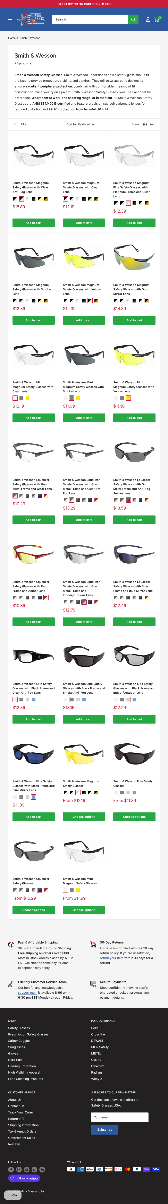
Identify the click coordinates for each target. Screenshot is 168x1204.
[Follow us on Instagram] (19, 1169)
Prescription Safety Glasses (28, 1034)
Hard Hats (15, 1060)
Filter (24, 124)
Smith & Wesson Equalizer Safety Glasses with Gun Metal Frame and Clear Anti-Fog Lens (83, 486)
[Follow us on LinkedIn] (42, 1169)
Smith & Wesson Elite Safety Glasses (133, 783)
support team (27, 992)
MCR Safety (100, 1047)
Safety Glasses (19, 1028)
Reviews (14, 1144)
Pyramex (97, 1066)
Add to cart (33, 222)
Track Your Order (20, 1112)
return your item (112, 958)
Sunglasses (16, 1047)
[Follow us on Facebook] (11, 1169)
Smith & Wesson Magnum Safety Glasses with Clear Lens (81, 187)
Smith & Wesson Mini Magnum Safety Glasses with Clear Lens (32, 387)
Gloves (13, 1053)
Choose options (84, 816)
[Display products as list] (151, 124)
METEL (96, 1053)
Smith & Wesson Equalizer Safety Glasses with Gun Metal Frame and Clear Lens (32, 484)
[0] (156, 19)
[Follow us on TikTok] (34, 1169)
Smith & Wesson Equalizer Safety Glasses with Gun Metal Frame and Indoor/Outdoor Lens (81, 588)
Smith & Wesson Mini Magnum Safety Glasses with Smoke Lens (83, 387)
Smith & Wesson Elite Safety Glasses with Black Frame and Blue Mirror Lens (33, 785)
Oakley (96, 1060)
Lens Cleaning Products (25, 1079)
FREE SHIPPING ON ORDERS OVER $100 (84, 4)
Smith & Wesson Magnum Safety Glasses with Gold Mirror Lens (131, 289)
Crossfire (98, 1034)
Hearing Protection (22, 1066)
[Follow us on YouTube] (27, 1169)
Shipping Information (23, 1125)
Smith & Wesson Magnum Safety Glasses (81, 783)
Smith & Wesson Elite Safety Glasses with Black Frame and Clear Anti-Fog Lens (33, 688)
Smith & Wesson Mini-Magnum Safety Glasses (80, 881)
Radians (97, 1072)
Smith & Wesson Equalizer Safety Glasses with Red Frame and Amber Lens (30, 586)
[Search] (133, 19)
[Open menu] (10, 19)
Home (12, 38)
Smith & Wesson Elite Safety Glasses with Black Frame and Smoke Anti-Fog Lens (84, 688)
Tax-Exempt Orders (22, 1131)
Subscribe (104, 1130)
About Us (15, 1100)
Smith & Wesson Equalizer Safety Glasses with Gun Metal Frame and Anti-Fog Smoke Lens (131, 486)
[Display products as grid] (145, 124)
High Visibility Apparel (24, 1072)
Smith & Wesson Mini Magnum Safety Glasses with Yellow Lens (133, 387)
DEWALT (97, 1041)
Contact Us (16, 1106)
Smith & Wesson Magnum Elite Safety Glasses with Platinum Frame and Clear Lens (131, 189)
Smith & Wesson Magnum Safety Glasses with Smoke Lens (31, 289)
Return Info (16, 1119)
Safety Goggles (19, 1041)
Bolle (95, 1028)
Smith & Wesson (30, 38)
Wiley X (96, 1079)
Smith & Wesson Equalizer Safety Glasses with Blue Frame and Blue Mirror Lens (133, 586)
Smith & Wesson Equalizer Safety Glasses (30, 881)
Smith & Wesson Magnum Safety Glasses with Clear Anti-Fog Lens (30, 187)
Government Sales (21, 1138)
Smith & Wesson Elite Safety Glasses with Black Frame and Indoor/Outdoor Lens (134, 688)
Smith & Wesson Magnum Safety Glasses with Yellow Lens (82, 289)
